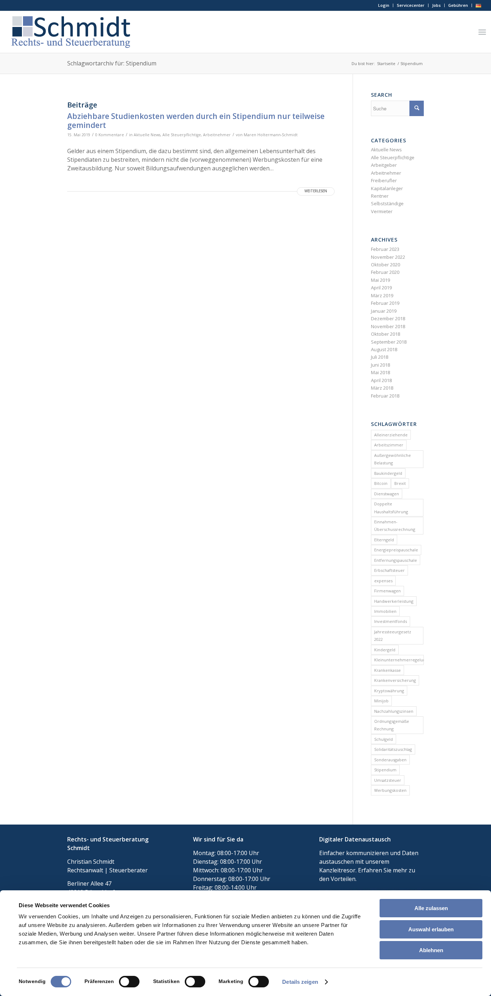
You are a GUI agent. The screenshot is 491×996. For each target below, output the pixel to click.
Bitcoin (380, 483)
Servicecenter (411, 5)
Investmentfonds (390, 621)
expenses (383, 580)
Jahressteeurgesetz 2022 (392, 635)
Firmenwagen (387, 590)
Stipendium (385, 769)
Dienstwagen (386, 493)
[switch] (129, 981)
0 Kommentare (109, 134)
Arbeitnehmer (217, 134)
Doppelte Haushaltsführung (391, 507)
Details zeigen (300, 982)
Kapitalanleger (387, 188)
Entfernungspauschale (395, 560)
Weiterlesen (315, 191)
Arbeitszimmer (388, 444)
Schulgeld (383, 739)
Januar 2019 (383, 311)
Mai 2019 (380, 280)
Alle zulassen (431, 908)
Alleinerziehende (391, 434)
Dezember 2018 (388, 318)
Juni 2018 (380, 365)
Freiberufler (384, 180)
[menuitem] (384, 5)
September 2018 (389, 342)
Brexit (400, 483)
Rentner (380, 196)
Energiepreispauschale (396, 549)
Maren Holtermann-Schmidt (271, 134)
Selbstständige (387, 203)
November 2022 (388, 257)
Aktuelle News (147, 134)
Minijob (381, 700)
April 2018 (381, 380)
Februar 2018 (385, 396)
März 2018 (382, 388)
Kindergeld (384, 649)
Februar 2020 (385, 272)
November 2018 (388, 326)
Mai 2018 (380, 372)
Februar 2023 (385, 249)
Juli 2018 (379, 357)
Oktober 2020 (385, 264)
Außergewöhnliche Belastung (392, 459)
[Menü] (482, 32)
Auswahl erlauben (431, 929)
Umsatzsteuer (387, 780)
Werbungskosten (390, 790)
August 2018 (384, 349)
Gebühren (458, 5)
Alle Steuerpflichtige (181, 134)
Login (383, 5)
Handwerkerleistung (393, 601)
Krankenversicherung (395, 680)
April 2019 (381, 287)
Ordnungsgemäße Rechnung (391, 725)
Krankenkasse (387, 670)
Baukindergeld (388, 473)
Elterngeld (384, 539)
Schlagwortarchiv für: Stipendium (111, 63)
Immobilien (385, 611)
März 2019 (382, 295)
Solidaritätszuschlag (393, 749)
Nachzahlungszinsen (393, 711)
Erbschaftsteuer (389, 570)
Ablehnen (431, 950)
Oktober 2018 (385, 334)
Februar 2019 (385, 303)
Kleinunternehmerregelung (399, 659)
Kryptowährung (389, 690)
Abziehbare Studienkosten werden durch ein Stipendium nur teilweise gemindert (196, 120)
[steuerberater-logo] (71, 32)
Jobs (436, 5)
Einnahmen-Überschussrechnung (394, 525)
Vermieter (382, 211)
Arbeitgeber (384, 165)
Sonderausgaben (390, 759)
